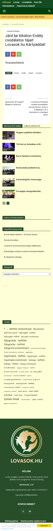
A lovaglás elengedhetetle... (29, 191)
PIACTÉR (38, 2)
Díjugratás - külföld (14, 344)
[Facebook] (23, 511)
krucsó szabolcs (20, 375)
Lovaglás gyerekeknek (12, 379)
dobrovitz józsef (10, 332)
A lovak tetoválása (11, 240)
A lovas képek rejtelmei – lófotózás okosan (20, 234)
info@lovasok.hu (30, 495)
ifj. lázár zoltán (24, 372)
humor (32, 368)
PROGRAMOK (8, 6)
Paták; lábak (18, 395)
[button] (49, 11)
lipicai (29, 376)
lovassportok (9, 383)
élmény (16, 73)
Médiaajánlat (11, 521)
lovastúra (39, 73)
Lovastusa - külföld (10, 391)
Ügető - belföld (37, 399)
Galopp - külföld (11, 364)
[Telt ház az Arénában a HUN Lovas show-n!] (8, 147)
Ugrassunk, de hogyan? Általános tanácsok (14, 103)
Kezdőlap (5, 24)
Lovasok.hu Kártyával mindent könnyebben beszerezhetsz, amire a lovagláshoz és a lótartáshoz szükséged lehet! (38, 108)
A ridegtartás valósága (13, 257)
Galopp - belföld (37, 360)
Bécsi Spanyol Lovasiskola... (29, 156)
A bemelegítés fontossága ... (29, 179)
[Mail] (29, 511)
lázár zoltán (33, 391)
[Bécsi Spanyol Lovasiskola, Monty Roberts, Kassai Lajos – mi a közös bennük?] (8, 159)
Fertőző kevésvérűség (38, 348)
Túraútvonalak (25, 399)
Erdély (24, 73)
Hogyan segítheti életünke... (29, 132)
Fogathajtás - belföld (14, 356)
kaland (31, 73)
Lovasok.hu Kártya (17, 24)
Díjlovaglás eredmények (30, 336)
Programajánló (30, 395)
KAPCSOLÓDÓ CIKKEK (12, 126)
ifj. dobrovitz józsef (10, 372)
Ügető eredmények (10, 403)
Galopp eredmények (28, 364)
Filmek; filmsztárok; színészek (14, 352)
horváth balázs (9, 368)
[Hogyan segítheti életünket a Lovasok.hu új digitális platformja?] (8, 135)
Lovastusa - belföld (28, 387)
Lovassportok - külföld (12, 387)
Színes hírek (11, 399)
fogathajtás (29, 352)
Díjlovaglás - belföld (27, 333)
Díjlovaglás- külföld (11, 336)
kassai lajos (8, 376)
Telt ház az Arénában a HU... (29, 144)
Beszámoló (38, 329)
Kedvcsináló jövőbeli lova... (28, 168)
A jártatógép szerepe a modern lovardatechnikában (24, 251)
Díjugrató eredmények (16, 348)
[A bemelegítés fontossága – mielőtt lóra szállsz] (8, 182)
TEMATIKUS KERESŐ (26, 6)
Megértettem (44, 525)
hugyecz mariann (22, 368)
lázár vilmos (22, 391)
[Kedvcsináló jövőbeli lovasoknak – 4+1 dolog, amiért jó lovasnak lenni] (8, 170)
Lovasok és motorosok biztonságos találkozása (22, 246)
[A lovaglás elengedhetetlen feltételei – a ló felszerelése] (8, 194)
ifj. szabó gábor (36, 371)
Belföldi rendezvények (20, 329)
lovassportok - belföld (25, 383)
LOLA (4, 138)
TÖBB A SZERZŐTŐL (32, 126)
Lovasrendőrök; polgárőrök (31, 379)
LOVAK (16, 2)
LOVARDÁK (27, 2)
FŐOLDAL (6, 2)
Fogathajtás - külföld (36, 356)
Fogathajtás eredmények (15, 360)
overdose (8, 395)
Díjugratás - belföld (15, 340)
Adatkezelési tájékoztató (33, 521)
